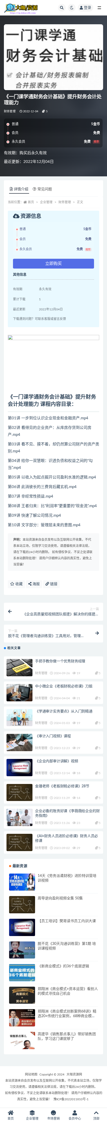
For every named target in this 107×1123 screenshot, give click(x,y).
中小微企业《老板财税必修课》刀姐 (63, 686)
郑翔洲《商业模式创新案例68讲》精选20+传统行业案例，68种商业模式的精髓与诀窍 (67, 1016)
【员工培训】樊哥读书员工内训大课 (67, 921)
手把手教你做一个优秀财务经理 (60, 661)
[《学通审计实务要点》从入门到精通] (19, 717)
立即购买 (53, 264)
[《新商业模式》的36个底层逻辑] (22, 972)
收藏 (18, 584)
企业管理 (46, 202)
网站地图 (31, 1074)
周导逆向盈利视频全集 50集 (60, 898)
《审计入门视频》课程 (53, 736)
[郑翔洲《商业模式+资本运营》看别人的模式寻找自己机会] (22, 995)
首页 (31, 202)
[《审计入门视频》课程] (19, 742)
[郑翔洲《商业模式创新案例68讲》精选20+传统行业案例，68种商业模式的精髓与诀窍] (22, 1017)
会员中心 (75, 1118)
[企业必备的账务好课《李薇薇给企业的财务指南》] (19, 817)
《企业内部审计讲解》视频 (56, 761)
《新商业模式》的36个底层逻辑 (63, 966)
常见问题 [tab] (44, 189)
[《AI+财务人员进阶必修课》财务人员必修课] (19, 842)
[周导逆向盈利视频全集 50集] (22, 904)
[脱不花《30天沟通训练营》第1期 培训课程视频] (22, 950)
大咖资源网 (74, 1074)
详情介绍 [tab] (21, 189)
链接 (53, 584)
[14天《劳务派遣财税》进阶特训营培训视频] (22, 882)
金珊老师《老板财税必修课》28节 (62, 786)
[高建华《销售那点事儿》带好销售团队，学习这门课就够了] (22, 1040)
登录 (87, 8)
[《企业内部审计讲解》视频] (19, 767)
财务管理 (10, 111)
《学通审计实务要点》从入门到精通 (63, 711)
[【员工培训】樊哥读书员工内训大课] (22, 927)
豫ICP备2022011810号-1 (71, 1099)
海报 (35, 584)
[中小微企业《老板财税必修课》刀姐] (19, 692)
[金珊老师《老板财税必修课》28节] (19, 792)
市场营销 (53, 1118)
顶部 (96, 1118)
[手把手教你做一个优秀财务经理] (19, 667)
